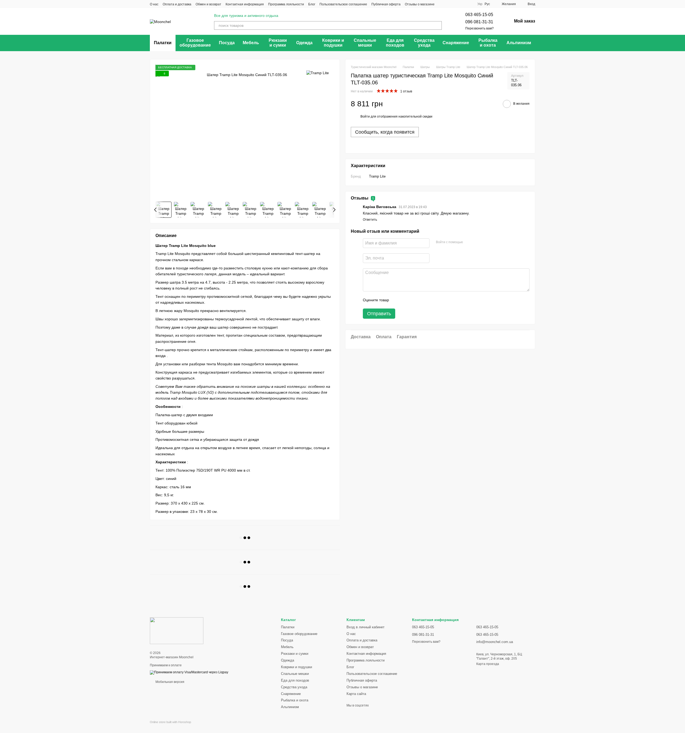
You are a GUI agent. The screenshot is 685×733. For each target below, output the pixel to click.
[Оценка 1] (398, 300)
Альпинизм (519, 42)
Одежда (304, 42)
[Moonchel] (176, 631)
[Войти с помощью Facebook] (469, 242)
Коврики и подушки (333, 42)
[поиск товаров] (437, 25)
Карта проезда (487, 664)
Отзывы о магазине (420, 4)
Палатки (163, 42)
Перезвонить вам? (479, 28)
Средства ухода (424, 42)
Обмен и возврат (208, 4)
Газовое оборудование (195, 42)
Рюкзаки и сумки (278, 42)
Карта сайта (356, 694)
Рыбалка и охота (487, 42)
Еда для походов (395, 42)
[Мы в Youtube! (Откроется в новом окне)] (448, 4)
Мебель (251, 42)
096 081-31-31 (479, 22)
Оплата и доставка (177, 4)
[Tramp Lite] (317, 73)
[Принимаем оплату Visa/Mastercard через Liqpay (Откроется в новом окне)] (189, 672)
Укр (479, 4)
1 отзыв (406, 91)
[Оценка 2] (406, 300)
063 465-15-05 (479, 14)
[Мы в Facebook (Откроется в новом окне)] (442, 4)
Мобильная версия (169, 682)
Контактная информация (245, 4)
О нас (154, 4)
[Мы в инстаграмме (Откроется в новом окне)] (455, 4)
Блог (311, 4)
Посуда (227, 42)
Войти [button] (365, 116)
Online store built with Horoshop (170, 722)
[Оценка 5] (432, 300)
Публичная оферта (386, 4)
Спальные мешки (365, 42)
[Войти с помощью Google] (477, 242)
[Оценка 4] (423, 300)
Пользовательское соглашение (343, 4)
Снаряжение (456, 42)
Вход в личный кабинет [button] (366, 627)
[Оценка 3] (415, 300)
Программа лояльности (286, 4)
